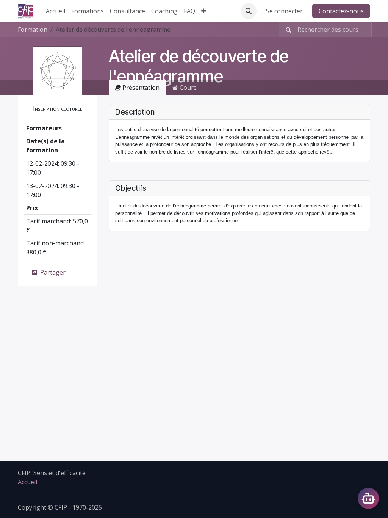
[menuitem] (55, 11)
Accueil (27, 482)
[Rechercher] (286, 29)
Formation (32, 29)
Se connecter (284, 11)
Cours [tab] (187, 87)
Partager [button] (52, 272)
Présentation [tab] (140, 87)
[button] (249, 11)
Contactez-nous (341, 11)
